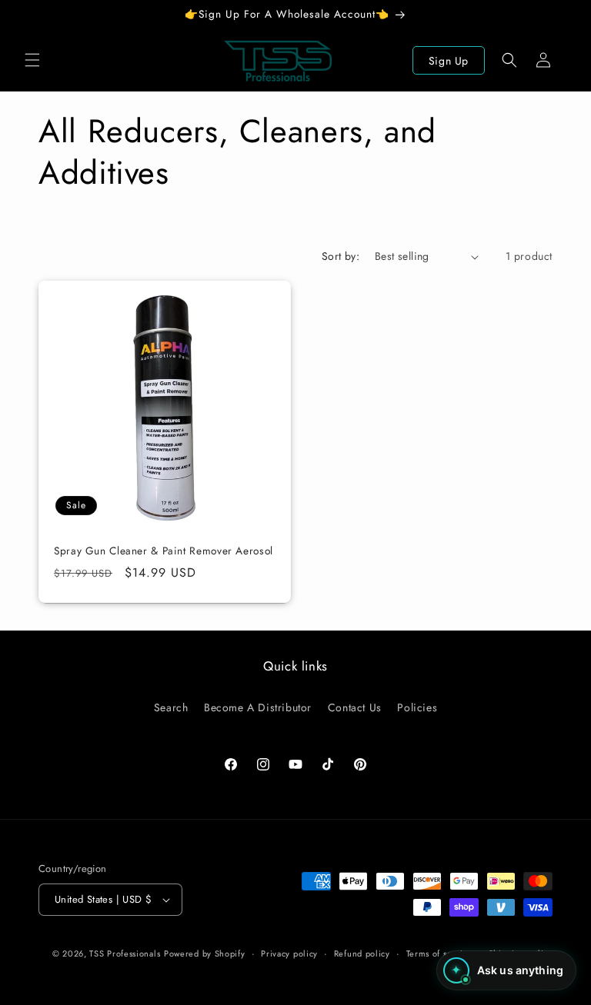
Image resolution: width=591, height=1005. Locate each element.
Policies (417, 707)
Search (171, 707)
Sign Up (449, 60)
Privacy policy (289, 953)
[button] (32, 60)
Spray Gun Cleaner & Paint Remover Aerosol (163, 551)
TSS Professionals (124, 953)
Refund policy (362, 953)
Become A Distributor (258, 707)
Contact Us (355, 707)
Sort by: (340, 256)
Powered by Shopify (204, 953)
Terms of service (439, 953)
